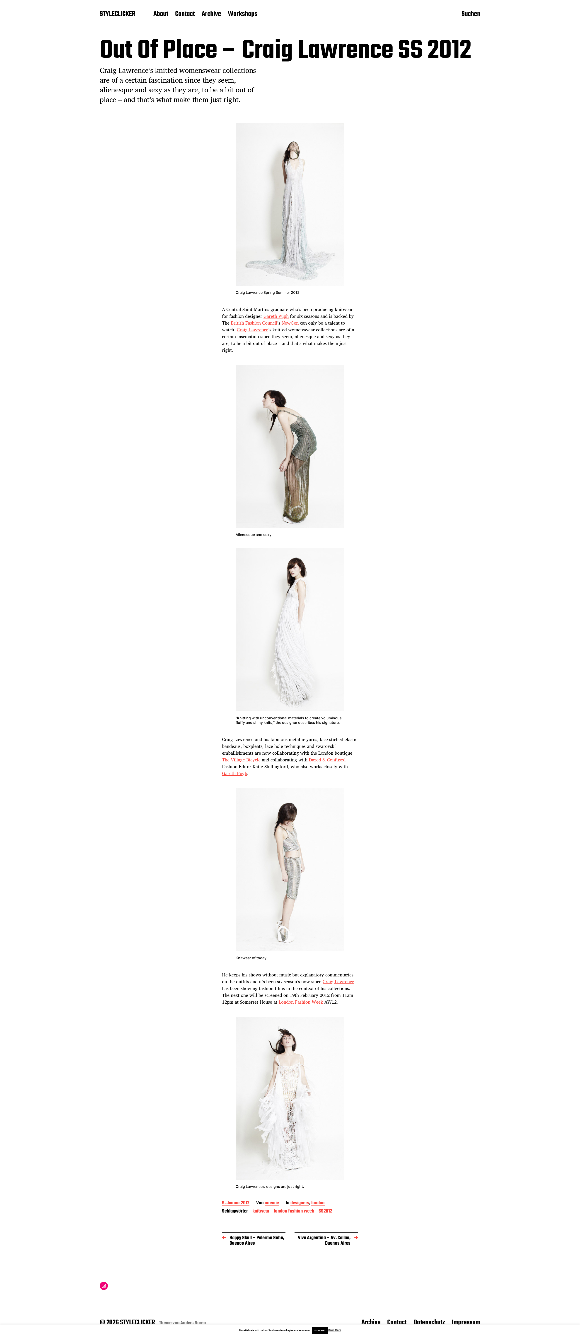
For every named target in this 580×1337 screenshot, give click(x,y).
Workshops (242, 14)
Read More (334, 1330)
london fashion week (294, 1211)
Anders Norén (193, 1323)
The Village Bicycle (241, 759)
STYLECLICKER (117, 14)
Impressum (466, 1322)
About (160, 14)
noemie (272, 1203)
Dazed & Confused (327, 759)
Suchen (471, 14)
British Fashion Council (254, 323)
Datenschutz (429, 1322)
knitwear (260, 1211)
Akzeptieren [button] (319, 1331)
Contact (185, 14)
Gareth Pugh (276, 316)
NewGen (290, 323)
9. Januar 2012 (235, 1203)
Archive (211, 14)
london (318, 1203)
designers (299, 1203)
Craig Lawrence (252, 329)
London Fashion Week (301, 1002)
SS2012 (325, 1211)
